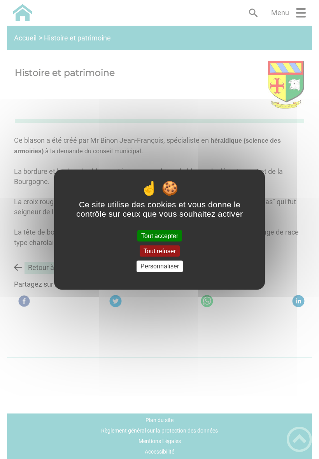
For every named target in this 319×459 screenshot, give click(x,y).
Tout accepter (159, 236)
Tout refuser (160, 251)
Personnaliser (159, 266)
